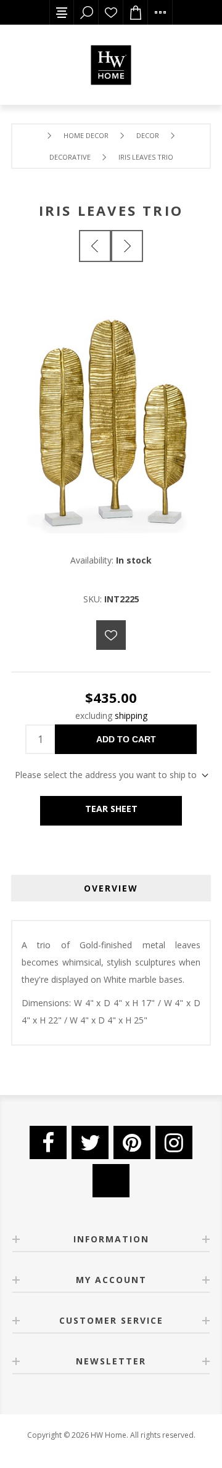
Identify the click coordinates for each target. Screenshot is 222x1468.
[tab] (111, 888)
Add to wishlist (111, 635)
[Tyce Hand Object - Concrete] (95, 246)
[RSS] (111, 1180)
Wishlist (111, 12)
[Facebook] (48, 1142)
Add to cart (126, 739)
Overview (111, 888)
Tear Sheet (111, 808)
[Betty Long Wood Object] (127, 246)
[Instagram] (173, 1142)
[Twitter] (90, 1142)
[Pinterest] (131, 1142)
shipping (131, 715)
